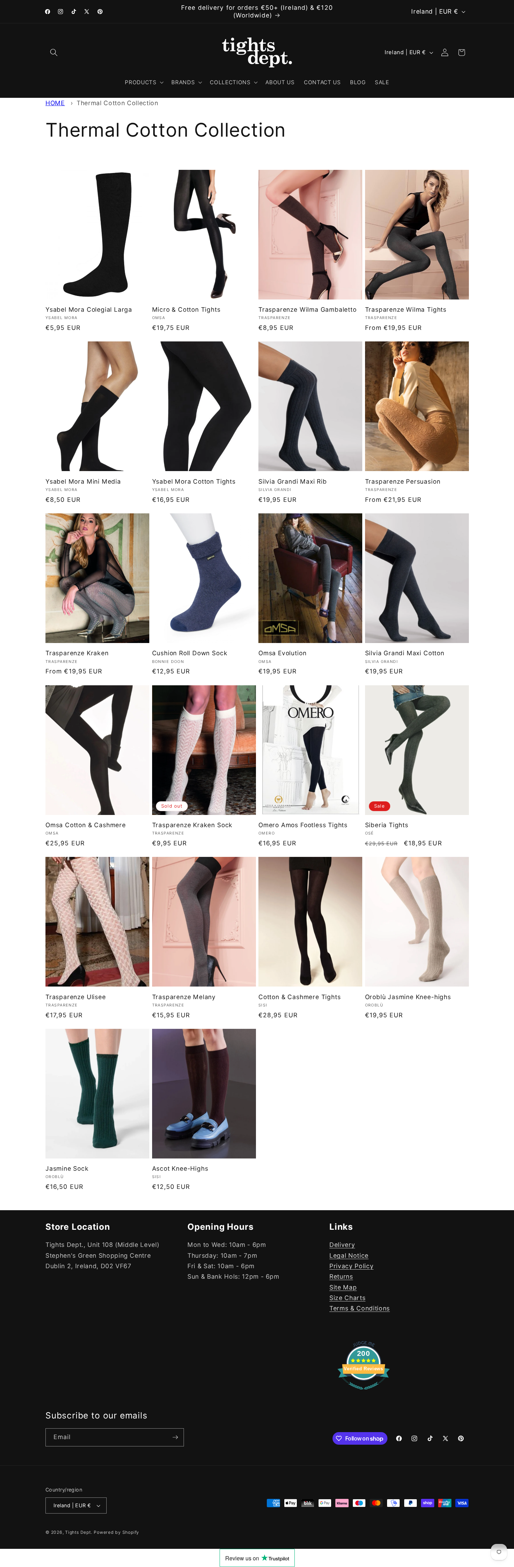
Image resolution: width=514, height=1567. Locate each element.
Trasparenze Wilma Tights (406, 309)
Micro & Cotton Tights (186, 309)
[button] (53, 52)
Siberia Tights (386, 825)
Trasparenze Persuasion (403, 481)
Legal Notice (349, 1255)
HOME (55, 103)
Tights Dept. (78, 1532)
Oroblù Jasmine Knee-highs (408, 997)
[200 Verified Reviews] (364, 1392)
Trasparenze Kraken (77, 653)
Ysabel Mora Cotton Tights (194, 481)
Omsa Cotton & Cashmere (85, 825)
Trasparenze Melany (184, 997)
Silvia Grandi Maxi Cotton (404, 653)
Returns (341, 1276)
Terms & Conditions (359, 1308)
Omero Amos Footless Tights (303, 825)
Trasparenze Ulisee (75, 997)
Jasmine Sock (67, 1168)
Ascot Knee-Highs (180, 1168)
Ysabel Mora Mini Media (83, 481)
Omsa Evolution (282, 653)
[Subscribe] (175, 1437)
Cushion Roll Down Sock (190, 653)
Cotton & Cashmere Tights (299, 997)
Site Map (343, 1287)
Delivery (342, 1245)
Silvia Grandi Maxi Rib (292, 481)
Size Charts (347, 1298)
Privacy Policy (351, 1266)
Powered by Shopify (116, 1532)
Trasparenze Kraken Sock (192, 825)
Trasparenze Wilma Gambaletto (307, 309)
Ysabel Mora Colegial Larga (88, 309)
